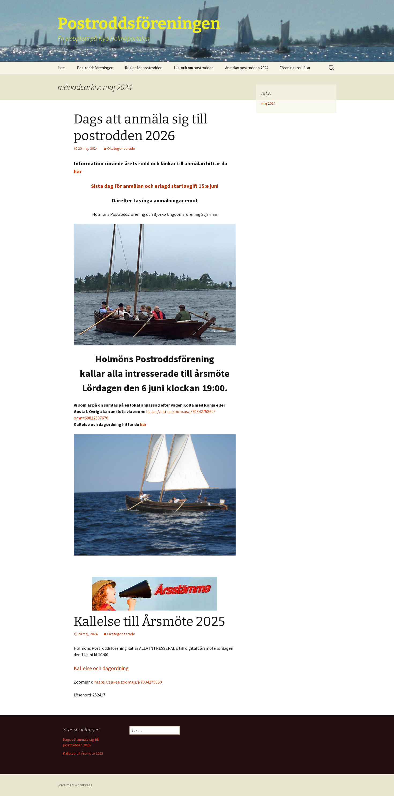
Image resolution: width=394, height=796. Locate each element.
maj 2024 (268, 103)
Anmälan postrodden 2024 (246, 67)
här (78, 171)
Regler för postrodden (143, 67)
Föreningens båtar (295, 67)
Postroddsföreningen (95, 67)
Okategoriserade (121, 148)
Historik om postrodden (194, 67)
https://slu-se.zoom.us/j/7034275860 (128, 682)
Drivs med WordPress (75, 785)
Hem (61, 67)
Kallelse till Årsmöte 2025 (149, 621)
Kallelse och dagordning (101, 668)
